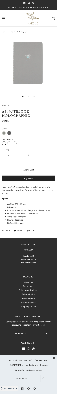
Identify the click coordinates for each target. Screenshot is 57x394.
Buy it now (29, 178)
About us (28, 282)
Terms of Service (28, 302)
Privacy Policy (28, 294)
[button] (28, 65)
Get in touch (28, 286)
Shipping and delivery (28, 290)
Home (4, 32)
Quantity (5, 150)
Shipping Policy (28, 306)
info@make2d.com (28, 259)
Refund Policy (28, 298)
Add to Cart (28, 169)
